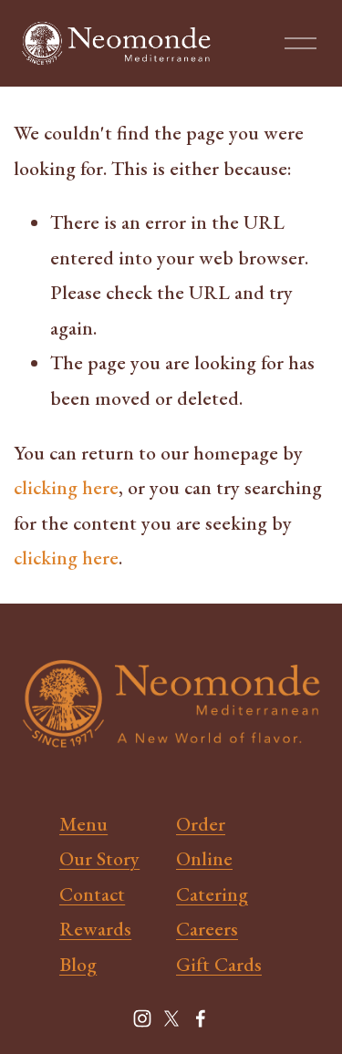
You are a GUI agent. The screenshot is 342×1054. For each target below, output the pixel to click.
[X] (171, 1018)
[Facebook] (201, 1018)
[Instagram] (142, 1018)
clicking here (66, 487)
